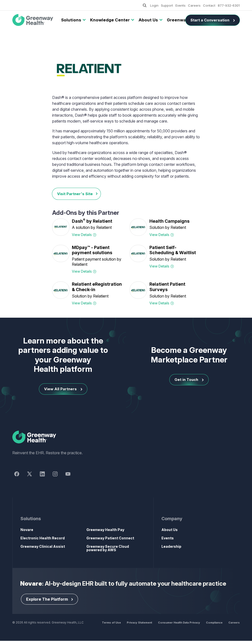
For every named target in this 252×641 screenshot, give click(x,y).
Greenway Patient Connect (110, 538)
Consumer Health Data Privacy (179, 622)
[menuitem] (71, 20)
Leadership (171, 546)
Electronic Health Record (42, 538)
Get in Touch (186, 379)
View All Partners (60, 389)
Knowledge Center (110, 19)
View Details (82, 235)
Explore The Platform (47, 599)
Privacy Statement (139, 622)
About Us (148, 19)
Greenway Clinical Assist (42, 546)
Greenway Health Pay (105, 530)
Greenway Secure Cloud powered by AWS (107, 548)
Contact (209, 5)
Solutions (71, 19)
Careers (194, 5)
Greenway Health (34, 20)
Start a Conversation (209, 20)
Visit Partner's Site (75, 193)
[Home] (126, 437)
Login (154, 5)
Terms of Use (111, 622)
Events (180, 5)
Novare (26, 530)
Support (167, 5)
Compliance (214, 622)
